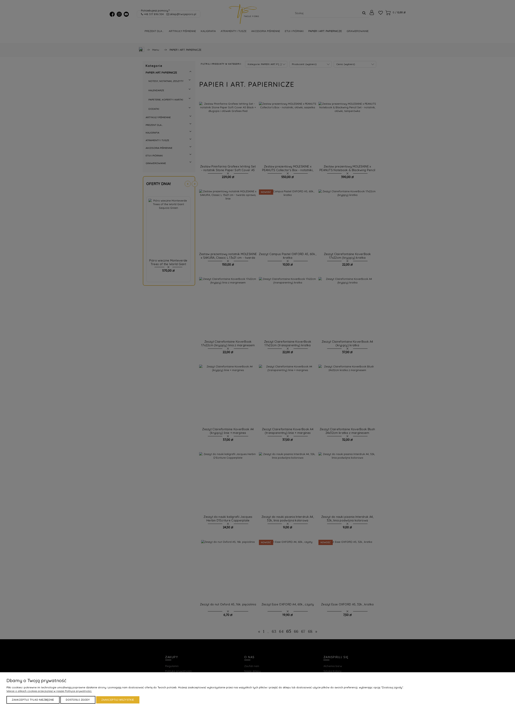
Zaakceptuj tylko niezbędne (33, 699)
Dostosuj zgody (78, 699)
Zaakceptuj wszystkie (117, 699)
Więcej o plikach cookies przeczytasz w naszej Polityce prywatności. (49, 691)
